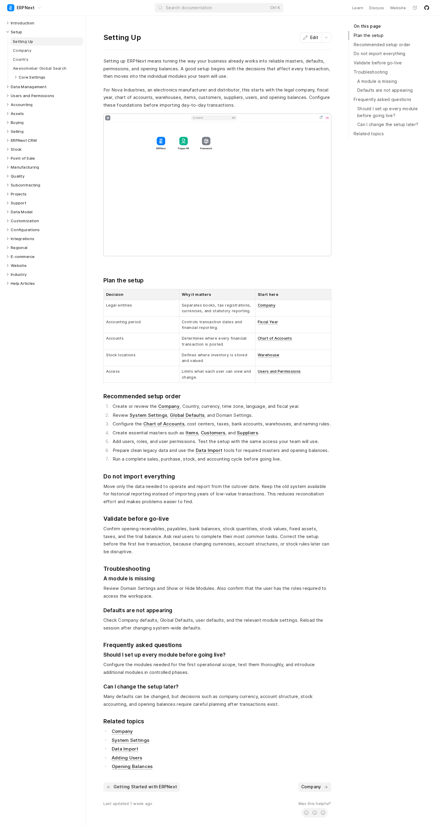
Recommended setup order (382, 44)
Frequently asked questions (382, 99)
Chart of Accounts (275, 338)
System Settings (148, 415)
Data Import (209, 450)
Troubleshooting (371, 71)
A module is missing (377, 81)
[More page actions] (326, 37)
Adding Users (127, 758)
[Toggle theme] (415, 8)
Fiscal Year (268, 322)
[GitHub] (427, 8)
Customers (213, 433)
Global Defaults (187, 415)
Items (192, 433)
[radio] (306, 813)
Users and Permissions (279, 371)
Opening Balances (132, 766)
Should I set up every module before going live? (387, 112)
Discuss (376, 7)
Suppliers (247, 433)
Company (266, 305)
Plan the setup (368, 35)
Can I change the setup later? (387, 124)
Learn (357, 7)
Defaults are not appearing (385, 90)
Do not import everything (380, 53)
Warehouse (268, 355)
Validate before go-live (378, 62)
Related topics (369, 133)
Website (398, 7)
